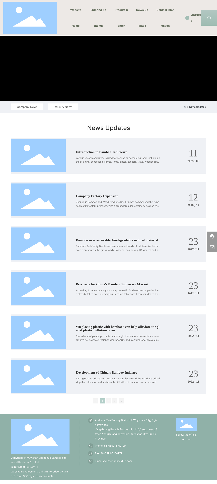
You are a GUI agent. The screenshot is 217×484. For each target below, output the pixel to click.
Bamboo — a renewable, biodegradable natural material (117, 240)
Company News (27, 107)
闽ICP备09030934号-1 (24, 467)
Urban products (44, 476)
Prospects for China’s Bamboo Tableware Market (112, 284)
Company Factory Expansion (97, 196)
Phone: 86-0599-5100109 (110, 445)
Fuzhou (18, 476)
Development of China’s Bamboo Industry (106, 372)
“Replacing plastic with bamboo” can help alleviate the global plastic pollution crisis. (118, 328)
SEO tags (28, 476)
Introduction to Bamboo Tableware (101, 152)
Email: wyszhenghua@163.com (113, 461)
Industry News (63, 107)
